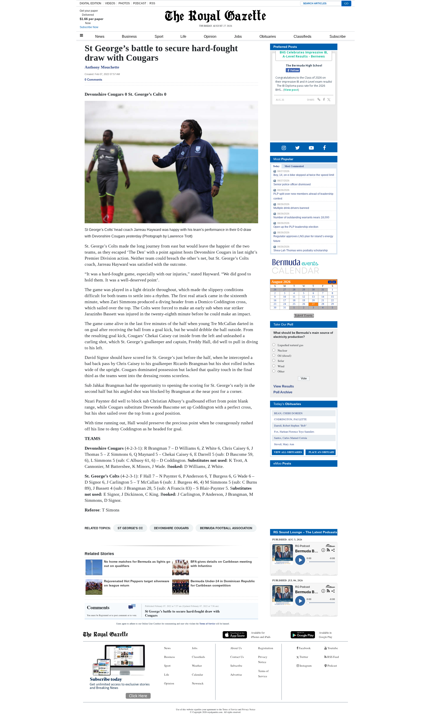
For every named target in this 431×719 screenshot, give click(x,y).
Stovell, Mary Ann (284, 444)
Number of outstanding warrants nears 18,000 (301, 217)
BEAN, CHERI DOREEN (288, 413)
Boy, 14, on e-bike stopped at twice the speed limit (303, 175)
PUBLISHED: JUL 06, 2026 (287, 580)
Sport (159, 36)
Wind (281, 366)
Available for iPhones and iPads (260, 635)
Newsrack (198, 683)
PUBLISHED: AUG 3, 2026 (287, 539)
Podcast (332, 666)
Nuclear (282, 350)
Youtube (332, 648)
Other (281, 371)
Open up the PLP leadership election (295, 226)
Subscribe (338, 36)
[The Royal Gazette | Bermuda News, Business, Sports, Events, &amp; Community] (215, 16)
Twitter (303, 657)
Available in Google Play (325, 635)
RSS (152, 3)
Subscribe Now (89, 27)
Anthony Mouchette (102, 67)
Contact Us (237, 657)
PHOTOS (124, 3)
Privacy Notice (262, 659)
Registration (265, 648)
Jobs (238, 36)
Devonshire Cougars (171, 528)
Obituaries (267, 36)
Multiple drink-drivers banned (291, 208)
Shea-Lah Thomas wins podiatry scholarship (300, 250)
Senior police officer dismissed (292, 184)
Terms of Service (207, 623)
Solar (281, 361)
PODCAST (139, 3)
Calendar (197, 675)
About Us (236, 648)
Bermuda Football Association (226, 528)
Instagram (305, 666)
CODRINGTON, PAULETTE (290, 419)
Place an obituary (321, 452)
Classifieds (302, 36)
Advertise (236, 675)
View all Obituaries (288, 452)
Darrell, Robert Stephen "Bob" (290, 425)
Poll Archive (282, 392)
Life (183, 36)
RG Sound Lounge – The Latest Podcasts (305, 532)
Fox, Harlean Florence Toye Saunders (294, 431)
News (99, 36)
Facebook (304, 648)
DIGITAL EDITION (90, 3)
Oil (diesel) (284, 356)
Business (129, 36)
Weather (197, 666)
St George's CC (130, 528)
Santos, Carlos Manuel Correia (290, 438)
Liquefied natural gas (290, 345)
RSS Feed (333, 657)
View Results (283, 386)
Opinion (210, 36)
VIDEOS (110, 3)
